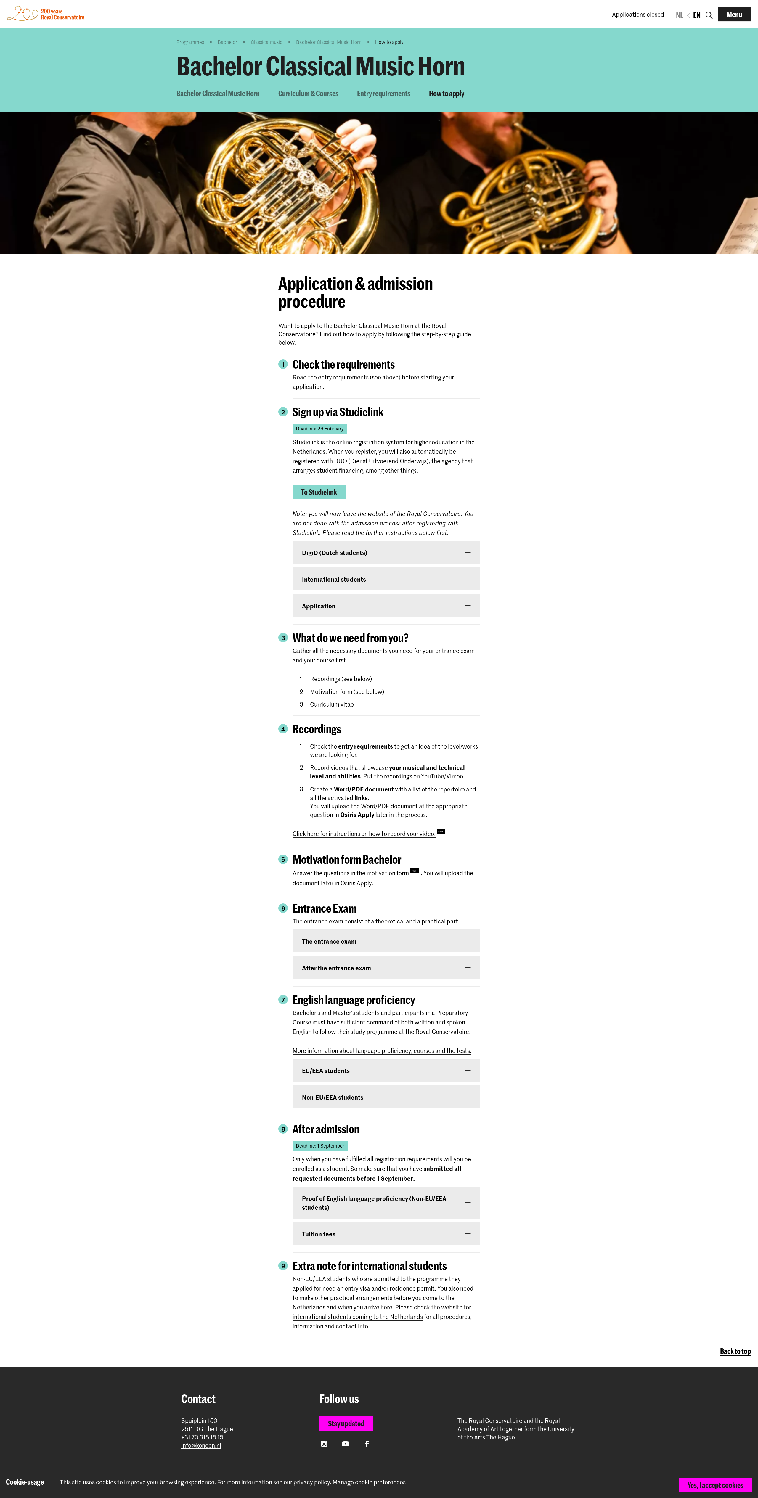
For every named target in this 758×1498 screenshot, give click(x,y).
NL (679, 14)
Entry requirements (383, 93)
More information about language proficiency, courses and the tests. (382, 1050)
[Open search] (709, 14)
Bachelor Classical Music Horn (329, 41)
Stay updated (346, 1423)
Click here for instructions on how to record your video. (364, 833)
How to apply (446, 93)
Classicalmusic (266, 41)
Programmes (190, 41)
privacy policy (311, 1482)
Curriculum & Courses (308, 93)
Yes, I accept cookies (715, 1485)
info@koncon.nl (201, 1445)
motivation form (388, 873)
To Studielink (319, 491)
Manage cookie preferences (369, 1482)
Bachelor (227, 41)
